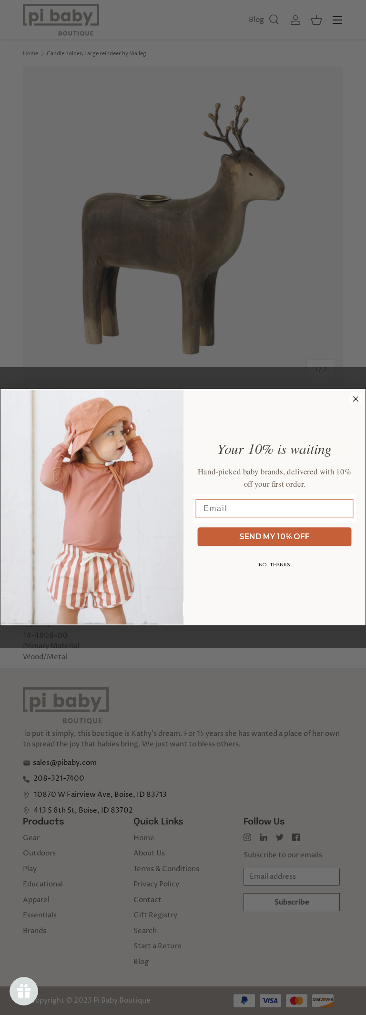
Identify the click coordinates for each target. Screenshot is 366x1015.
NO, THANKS (274, 565)
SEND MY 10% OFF (274, 536)
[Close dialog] (356, 399)
